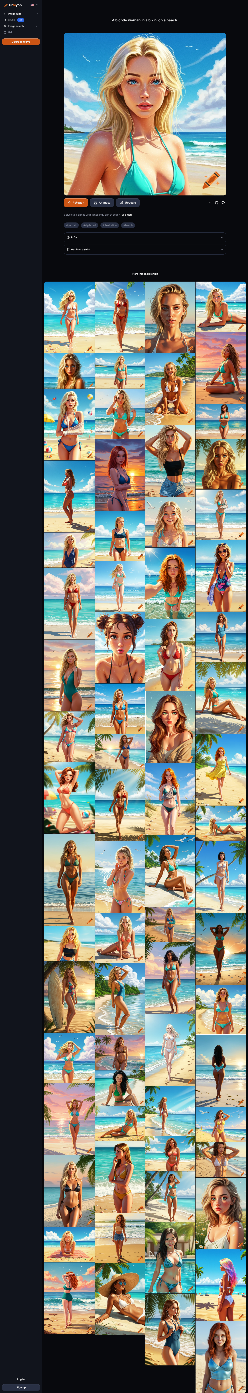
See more (127, 214)
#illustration (110, 225)
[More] (210, 202)
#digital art (89, 225)
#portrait (71, 225)
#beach (128, 225)
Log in (21, 1379)
